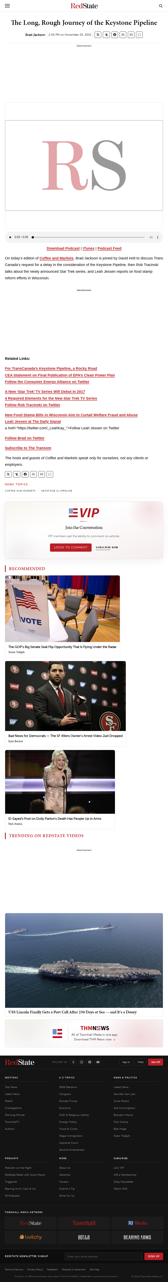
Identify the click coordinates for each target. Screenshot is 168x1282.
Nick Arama (15, 823)
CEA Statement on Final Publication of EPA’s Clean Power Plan (60, 375)
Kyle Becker (15, 741)
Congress (65, 1094)
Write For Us (66, 1195)
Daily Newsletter (123, 1181)
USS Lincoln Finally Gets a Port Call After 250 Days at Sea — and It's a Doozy (72, 1011)
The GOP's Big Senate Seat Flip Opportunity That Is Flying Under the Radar (62, 647)
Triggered (11, 1181)
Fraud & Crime (68, 1128)
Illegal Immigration (70, 1135)
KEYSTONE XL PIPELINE (57, 490)
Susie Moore (121, 1100)
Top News (11, 1087)
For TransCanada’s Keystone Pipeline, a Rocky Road (51, 368)
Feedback (52, 1269)
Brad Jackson (35, 35)
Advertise (64, 1174)
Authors (10, 1128)
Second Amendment (71, 1149)
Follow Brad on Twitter (24, 438)
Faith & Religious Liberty (74, 1114)
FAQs (140, 1062)
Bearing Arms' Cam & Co (20, 1188)
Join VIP (155, 1062)
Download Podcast (63, 248)
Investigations (13, 1107)
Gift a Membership (125, 1174)
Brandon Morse (123, 1114)
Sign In (126, 1062)
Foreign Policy (68, 1121)
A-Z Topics (67, 1077)
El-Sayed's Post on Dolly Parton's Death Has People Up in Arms (54, 819)
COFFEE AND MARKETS (20, 490)
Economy (65, 1107)
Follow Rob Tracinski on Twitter (32, 405)
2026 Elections (68, 1087)
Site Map (94, 1269)
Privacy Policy (35, 1269)
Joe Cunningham (124, 1107)
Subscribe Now (107, 547)
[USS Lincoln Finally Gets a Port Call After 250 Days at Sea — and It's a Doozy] (84, 960)
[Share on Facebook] (114, 35)
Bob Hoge (120, 1128)
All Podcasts (12, 1195)
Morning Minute (15, 1114)
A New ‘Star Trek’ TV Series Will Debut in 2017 (45, 392)
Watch (9, 1100)
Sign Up (154, 1256)
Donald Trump (68, 1100)
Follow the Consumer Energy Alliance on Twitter (47, 382)
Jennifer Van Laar (124, 1094)
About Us (64, 1167)
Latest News (12, 1094)
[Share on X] (98, 35)
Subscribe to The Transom (28, 448)
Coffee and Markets (57, 258)
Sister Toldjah (16, 652)
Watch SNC (121, 1188)
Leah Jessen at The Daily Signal (33, 421)
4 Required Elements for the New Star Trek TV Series (51, 398)
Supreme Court (68, 1142)
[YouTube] (98, 1062)
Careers (64, 1181)
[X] (73, 1062)
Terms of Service (14, 1269)
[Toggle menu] (7, 6)
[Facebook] (89, 1062)
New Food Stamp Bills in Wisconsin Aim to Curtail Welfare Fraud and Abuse (71, 415)
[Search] (161, 5)
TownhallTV (12, 1121)
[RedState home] (19, 1062)
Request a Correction (74, 1269)
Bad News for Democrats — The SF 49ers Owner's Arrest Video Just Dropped (65, 736)
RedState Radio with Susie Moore (25, 1174)
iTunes (88, 248)
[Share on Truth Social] (106, 35)
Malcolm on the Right (18, 1167)
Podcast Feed (109, 248)
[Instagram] (81, 1062)
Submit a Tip (67, 1188)
